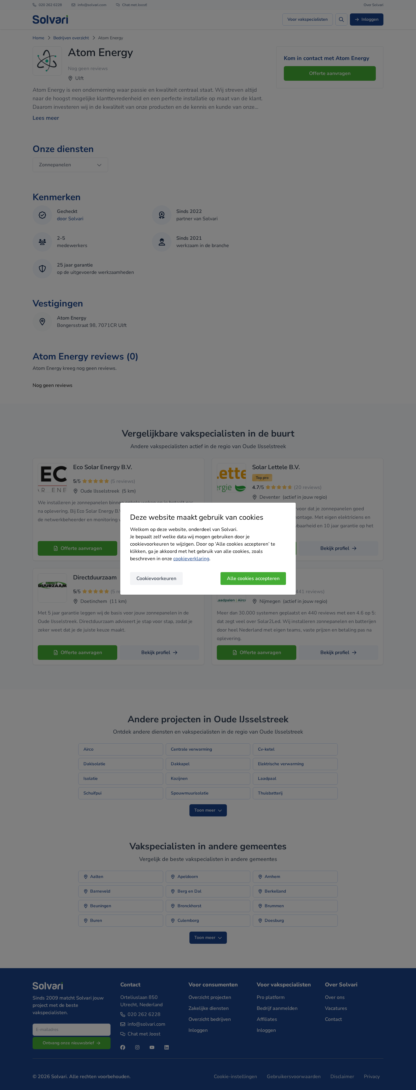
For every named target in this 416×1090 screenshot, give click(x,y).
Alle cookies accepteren (253, 578)
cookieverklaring (191, 558)
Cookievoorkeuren (156, 578)
